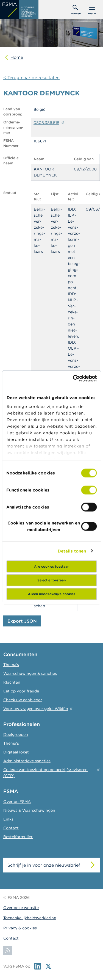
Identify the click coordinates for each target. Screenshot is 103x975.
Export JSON (22, 621)
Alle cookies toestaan (51, 566)
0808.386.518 (46, 122)
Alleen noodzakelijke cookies (51, 594)
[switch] (89, 490)
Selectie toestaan (51, 580)
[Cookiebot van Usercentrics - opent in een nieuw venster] (73, 378)
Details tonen (72, 550)
